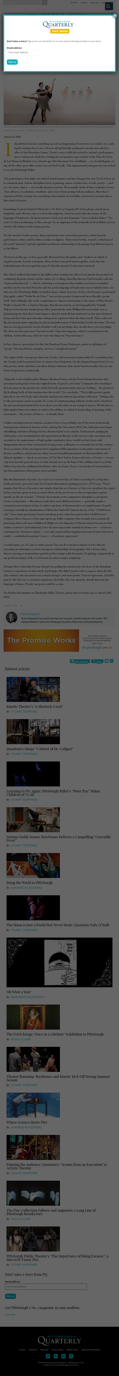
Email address (14, 47)
